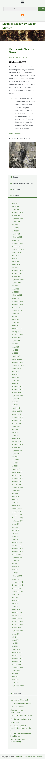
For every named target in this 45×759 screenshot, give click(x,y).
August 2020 (16, 368)
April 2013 (15, 606)
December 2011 (17, 622)
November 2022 (17, 304)
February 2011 (17, 652)
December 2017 (17, 444)
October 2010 (16, 664)
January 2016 (16, 512)
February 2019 (17, 411)
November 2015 (17, 518)
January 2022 (16, 332)
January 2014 (16, 579)
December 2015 (17, 515)
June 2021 (15, 347)
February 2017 (17, 472)
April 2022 (15, 322)
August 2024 (16, 252)
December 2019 (17, 386)
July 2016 (15, 493)
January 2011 (16, 655)
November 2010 (17, 661)
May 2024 (15, 261)
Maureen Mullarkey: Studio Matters (29, 757)
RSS (22, 19)
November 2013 (17, 585)
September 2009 (18, 686)
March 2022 (16, 325)
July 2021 (15, 344)
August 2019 (16, 399)
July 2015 (15, 527)
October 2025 (16, 216)
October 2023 (17, 277)
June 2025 (15, 228)
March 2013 (16, 609)
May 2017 (15, 463)
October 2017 (16, 448)
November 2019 (17, 389)
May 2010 (15, 680)
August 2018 (16, 426)
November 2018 (17, 420)
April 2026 (15, 209)
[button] (22, 2)
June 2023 (15, 289)
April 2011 (15, 646)
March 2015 (16, 539)
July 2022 (15, 316)
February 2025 (17, 237)
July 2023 (15, 286)
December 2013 (17, 582)
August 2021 (16, 341)
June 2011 (15, 640)
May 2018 (15, 432)
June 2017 (15, 460)
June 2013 (15, 600)
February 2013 (17, 612)
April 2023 (15, 292)
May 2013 (15, 603)
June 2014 (15, 567)
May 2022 (15, 319)
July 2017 (15, 457)
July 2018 (15, 429)
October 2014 (16, 554)
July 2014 (15, 564)
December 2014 (17, 548)
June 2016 (15, 496)
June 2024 (15, 258)
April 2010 (15, 683)
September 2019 (17, 396)
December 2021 (17, 335)
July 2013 (15, 597)
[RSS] (22, 15)
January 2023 (16, 298)
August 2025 (16, 222)
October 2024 (17, 246)
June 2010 (15, 676)
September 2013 (17, 591)
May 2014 (15, 570)
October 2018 (16, 423)
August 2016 (16, 490)
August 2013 (16, 594)
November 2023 (17, 274)
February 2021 (17, 359)
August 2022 (16, 313)
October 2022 (16, 307)
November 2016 (17, 481)
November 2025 (17, 212)
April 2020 (15, 380)
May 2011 (15, 643)
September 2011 (17, 631)
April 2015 (15, 536)
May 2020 (15, 377)
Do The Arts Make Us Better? (21, 50)
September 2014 (17, 558)
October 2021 (16, 338)
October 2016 (16, 484)
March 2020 (16, 383)
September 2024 (18, 249)
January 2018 (16, 441)
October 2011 (16, 628)
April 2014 (15, 573)
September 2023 (18, 280)
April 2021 (15, 353)
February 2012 (17, 619)
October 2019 (16, 393)
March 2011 (16, 649)
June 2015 (15, 530)
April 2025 (15, 231)
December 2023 (17, 270)
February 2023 (17, 295)
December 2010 (17, 658)
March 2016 (16, 506)
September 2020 (18, 365)
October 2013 (16, 588)
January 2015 (16, 545)
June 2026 (15, 203)
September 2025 (17, 219)
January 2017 (16, 475)
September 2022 (17, 310)
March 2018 (16, 438)
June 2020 (15, 374)
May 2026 (15, 206)
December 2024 (17, 243)
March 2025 (16, 234)
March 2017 (16, 469)
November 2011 (17, 625)
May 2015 (15, 533)
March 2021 (16, 356)
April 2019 (15, 405)
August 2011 (16, 634)
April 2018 (15, 435)
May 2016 (15, 499)
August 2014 (16, 561)
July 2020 (15, 371)
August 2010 (16, 670)
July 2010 (15, 673)
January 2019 (16, 414)
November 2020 (17, 362)
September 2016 (17, 487)
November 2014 (17, 551)
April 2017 (15, 466)
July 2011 (15, 637)
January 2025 (16, 240)
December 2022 (17, 301)
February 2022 (17, 328)
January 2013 (16, 615)
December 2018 (17, 417)
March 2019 (16, 408)
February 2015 (17, 542)
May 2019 (15, 402)
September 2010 (17, 667)
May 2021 (15, 350)
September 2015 (17, 521)
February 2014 (17, 576)
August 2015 (16, 524)
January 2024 (16, 267)
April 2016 (15, 503)
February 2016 (17, 509)
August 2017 (16, 454)
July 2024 (15, 255)
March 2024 (16, 264)
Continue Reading (16, 133)
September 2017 (17, 451)
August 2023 (16, 283)
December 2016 (17, 478)
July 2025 (15, 225)
